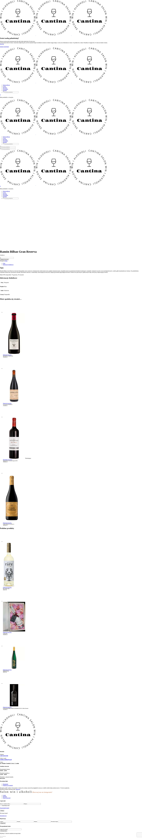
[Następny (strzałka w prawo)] (2, 837)
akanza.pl (18, 789)
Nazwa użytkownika (5, 803)
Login (1, 821)
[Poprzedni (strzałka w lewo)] (0, 837)
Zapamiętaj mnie (6, 805)
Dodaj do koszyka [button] (7, 354)
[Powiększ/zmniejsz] (0, 836)
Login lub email (3, 829)
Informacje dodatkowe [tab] (8, 264)
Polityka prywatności (8, 785)
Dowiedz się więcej (7, 459)
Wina (6, 260)
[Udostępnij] (3, 836)
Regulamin (5, 784)
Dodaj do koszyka (4, 259)
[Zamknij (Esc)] (5, 836)
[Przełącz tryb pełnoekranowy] (2, 836)
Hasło (25, 803)
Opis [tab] (4, 263)
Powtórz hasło (54, 821)
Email (18, 821)
